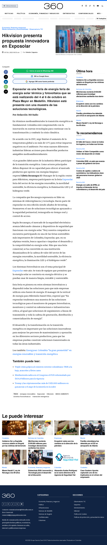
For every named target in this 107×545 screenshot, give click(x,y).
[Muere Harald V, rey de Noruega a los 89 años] (14, 457)
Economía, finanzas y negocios (14, 28)
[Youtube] (97, 5)
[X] (93, 5)
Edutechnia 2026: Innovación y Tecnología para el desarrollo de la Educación (40, 472)
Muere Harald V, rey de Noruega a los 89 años (89, 124)
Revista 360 (80, 139)
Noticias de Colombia (83, 89)
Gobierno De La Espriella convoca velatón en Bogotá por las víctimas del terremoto (90, 82)
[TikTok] (90, 5)
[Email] (6, 92)
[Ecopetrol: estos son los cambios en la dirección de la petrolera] (66, 428)
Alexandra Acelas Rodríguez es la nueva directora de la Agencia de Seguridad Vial (65, 472)
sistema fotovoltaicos (22, 396)
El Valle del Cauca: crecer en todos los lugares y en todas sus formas (90, 142)
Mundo (78, 111)
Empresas (79, 101)
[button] (102, 6)
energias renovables (27, 394)
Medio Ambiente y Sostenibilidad (15, 29)
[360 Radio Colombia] (53, 6)
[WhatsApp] (6, 87)
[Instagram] (86, 5)
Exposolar (67, 179)
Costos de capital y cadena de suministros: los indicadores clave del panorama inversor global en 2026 (90, 174)
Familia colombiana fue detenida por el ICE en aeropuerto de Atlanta (90, 114)
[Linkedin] (6, 82)
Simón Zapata (32, 52)
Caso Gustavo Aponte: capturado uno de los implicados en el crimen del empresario (91, 474)
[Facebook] (82, 5)
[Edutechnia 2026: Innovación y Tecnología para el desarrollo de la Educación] (40, 457)
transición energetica (40, 396)
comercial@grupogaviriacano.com (14, 515)
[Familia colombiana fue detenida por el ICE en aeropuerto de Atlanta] (92, 428)
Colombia (57, 467)
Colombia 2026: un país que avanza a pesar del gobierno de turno (90, 162)
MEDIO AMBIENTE (62, 394)
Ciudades (79, 77)
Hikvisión (50, 394)
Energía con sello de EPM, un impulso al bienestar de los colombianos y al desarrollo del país (90, 187)
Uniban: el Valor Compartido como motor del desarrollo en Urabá (90, 152)
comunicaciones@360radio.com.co (21, 510)
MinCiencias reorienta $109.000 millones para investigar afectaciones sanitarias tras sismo (89, 94)
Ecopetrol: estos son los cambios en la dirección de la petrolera (89, 104)
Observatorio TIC (36, 29)
